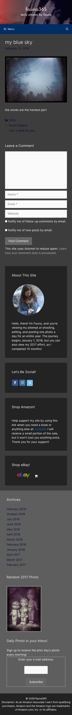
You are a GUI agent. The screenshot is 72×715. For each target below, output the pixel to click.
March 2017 (14, 559)
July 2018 (13, 519)
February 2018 (16, 544)
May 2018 (13, 529)
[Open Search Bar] (67, 29)
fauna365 (36, 9)
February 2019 (16, 509)
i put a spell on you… (23, 130)
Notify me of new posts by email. (30, 230)
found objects (18, 125)
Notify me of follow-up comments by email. (37, 221)
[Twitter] (30, 383)
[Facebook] (15, 383)
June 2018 (14, 524)
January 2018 (16, 549)
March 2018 (14, 539)
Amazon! (41, 429)
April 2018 (13, 534)
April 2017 (13, 554)
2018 (12, 120)
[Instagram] (22, 383)
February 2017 (16, 564)
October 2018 (16, 514)
